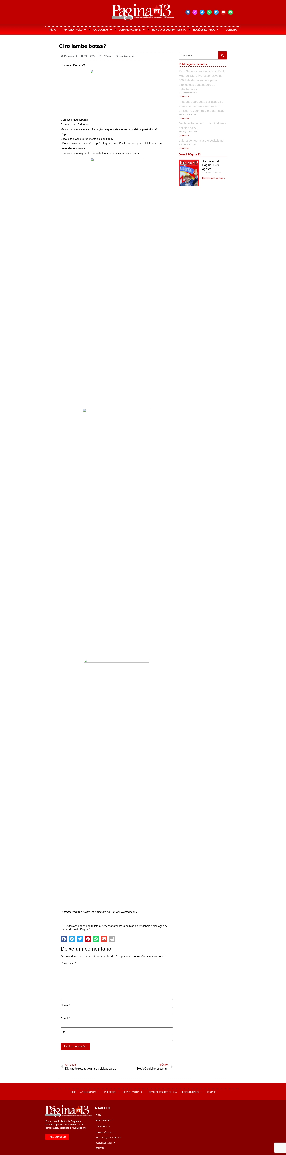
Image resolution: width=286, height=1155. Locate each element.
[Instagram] (194, 12)
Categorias (101, 29)
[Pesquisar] (222, 55)
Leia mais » (184, 96)
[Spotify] (230, 12)
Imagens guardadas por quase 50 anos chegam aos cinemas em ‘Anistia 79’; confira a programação (202, 106)
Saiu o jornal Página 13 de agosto (211, 165)
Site (63, 1032)
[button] (64, 939)
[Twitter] (202, 12)
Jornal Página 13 (130, 29)
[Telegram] (216, 12)
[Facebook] (187, 12)
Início (52, 29)
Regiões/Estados (204, 29)
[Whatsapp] (209, 12)
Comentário (68, 963)
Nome (65, 1005)
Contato (231, 29)
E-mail (65, 1018)
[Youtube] (223, 12)
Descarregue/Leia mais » (213, 178)
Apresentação (73, 29)
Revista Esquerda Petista (169, 29)
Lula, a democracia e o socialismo (201, 140)
